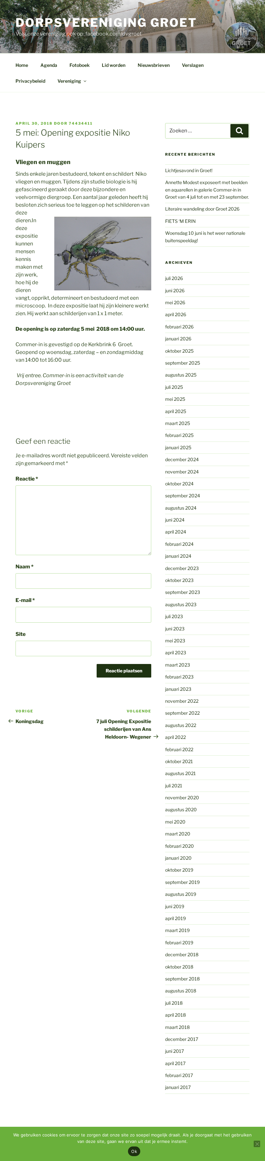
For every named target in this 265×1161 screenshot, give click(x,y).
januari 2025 (178, 447)
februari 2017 (179, 1075)
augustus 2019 (180, 894)
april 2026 (175, 314)
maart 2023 (177, 665)
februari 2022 (179, 749)
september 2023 (182, 592)
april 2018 (175, 1015)
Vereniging (69, 81)
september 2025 (182, 363)
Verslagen (193, 65)
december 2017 (181, 1039)
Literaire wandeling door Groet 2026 (202, 209)
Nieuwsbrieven (154, 65)
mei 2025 (175, 399)
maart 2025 (177, 423)
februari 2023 (179, 676)
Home (22, 65)
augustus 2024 (180, 508)
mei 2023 (175, 640)
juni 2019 (174, 906)
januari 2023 (178, 689)
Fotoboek (79, 65)
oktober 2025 (179, 351)
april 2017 (175, 1063)
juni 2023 (175, 628)
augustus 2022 (180, 725)
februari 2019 (179, 942)
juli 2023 (174, 616)
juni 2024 (175, 520)
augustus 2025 (180, 375)
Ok (134, 1151)
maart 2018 (177, 1027)
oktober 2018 (179, 966)
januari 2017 (178, 1087)
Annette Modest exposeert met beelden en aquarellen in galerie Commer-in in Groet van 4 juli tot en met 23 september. (207, 190)
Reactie (27, 479)
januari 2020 (178, 858)
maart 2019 (177, 930)
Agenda (48, 65)
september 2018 (182, 978)
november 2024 (182, 471)
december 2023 (182, 568)
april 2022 (175, 737)
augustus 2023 (180, 604)
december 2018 (181, 954)
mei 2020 (175, 821)
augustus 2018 (180, 990)
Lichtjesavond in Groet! (188, 170)
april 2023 (175, 652)
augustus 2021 (180, 773)
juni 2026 (175, 290)
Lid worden (113, 65)
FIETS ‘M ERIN (180, 221)
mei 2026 (175, 302)
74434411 (81, 123)
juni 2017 (174, 1051)
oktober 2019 (179, 870)
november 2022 (181, 701)
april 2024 (175, 531)
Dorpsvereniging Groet (106, 23)
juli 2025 (174, 387)
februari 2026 (179, 326)
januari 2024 (178, 556)
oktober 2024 (179, 483)
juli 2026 (174, 278)
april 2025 (175, 411)
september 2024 (182, 495)
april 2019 (175, 918)
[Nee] (257, 1144)
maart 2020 (177, 833)
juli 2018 (174, 1003)
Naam (25, 567)
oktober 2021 (179, 761)
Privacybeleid (30, 81)
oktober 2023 (179, 580)
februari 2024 (179, 544)
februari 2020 (179, 846)
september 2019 (182, 882)
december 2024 (182, 459)
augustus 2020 (181, 809)
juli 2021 (173, 785)
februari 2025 (179, 435)
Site (21, 634)
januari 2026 (178, 338)
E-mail (25, 600)
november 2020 (182, 797)
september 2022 (182, 713)
